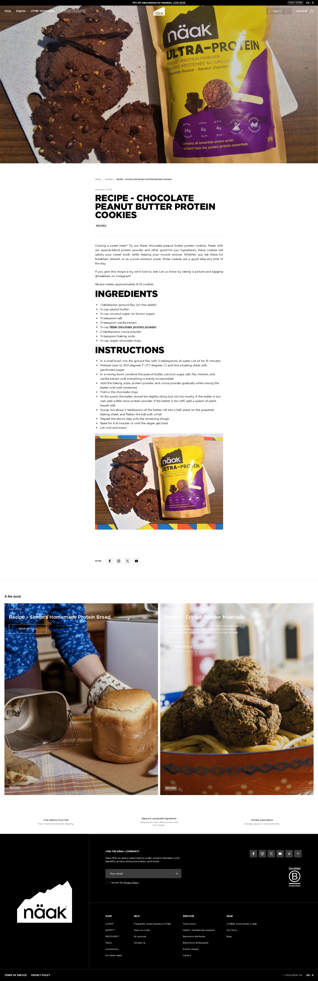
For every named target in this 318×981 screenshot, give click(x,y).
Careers (187, 955)
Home (98, 179)
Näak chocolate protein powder (133, 327)
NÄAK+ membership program (199, 930)
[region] (159, 3)
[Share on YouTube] (136, 561)
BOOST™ (110, 930)
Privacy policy (40, 975)
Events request (191, 949)
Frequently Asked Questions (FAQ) (152, 924)
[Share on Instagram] (118, 561)
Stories (109, 179)
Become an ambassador (196, 942)
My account (140, 936)
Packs (108, 942)
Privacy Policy (131, 882)
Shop (7, 11)
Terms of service (15, 975)
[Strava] (298, 853)
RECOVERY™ (112, 936)
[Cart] (312, 11)
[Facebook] (253, 853)
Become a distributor (194, 936)
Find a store (295, 3)
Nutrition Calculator (73, 11)
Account (301, 11)
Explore (21, 11)
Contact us (140, 942)
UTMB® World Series (43, 11)
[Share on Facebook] (109, 561)
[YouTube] (280, 853)
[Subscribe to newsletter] (176, 873)
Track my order (142, 930)
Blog (228, 936)
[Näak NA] (159, 11)
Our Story (231, 930)
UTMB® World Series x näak (241, 924)
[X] (271, 853)
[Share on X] (127, 561)
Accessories (111, 949)
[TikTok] (289, 853)
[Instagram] (262, 853)
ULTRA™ (109, 924)
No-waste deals (113, 955)
